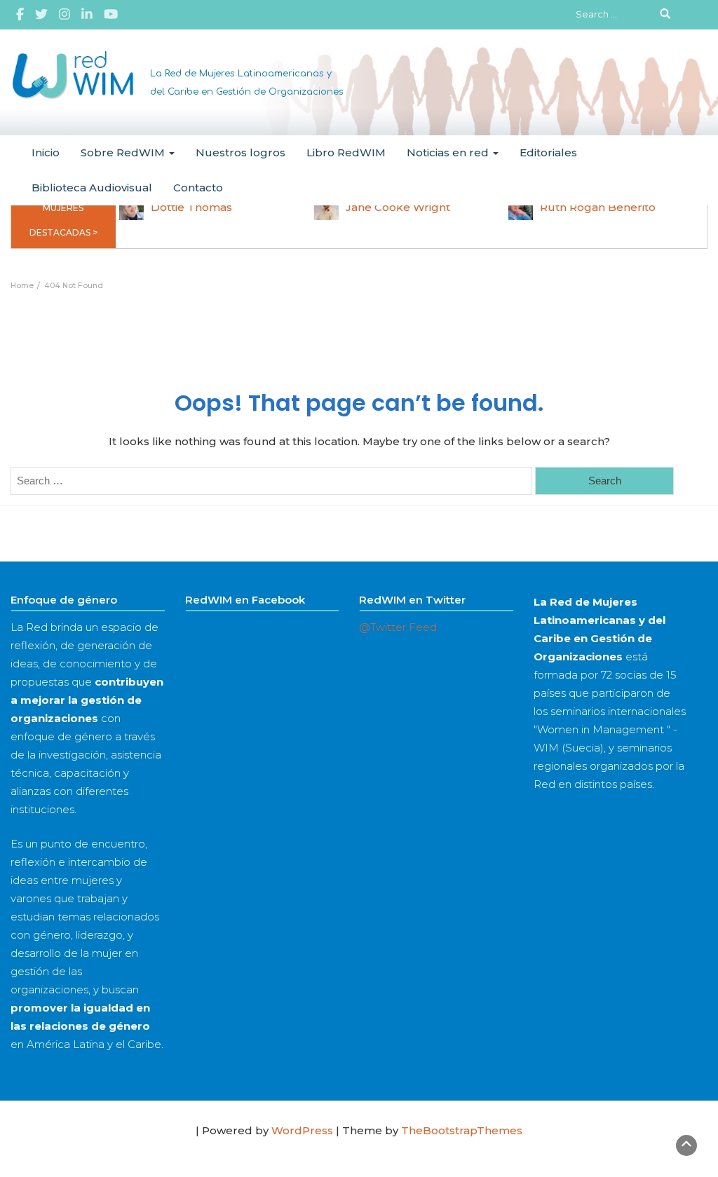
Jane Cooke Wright (398, 207)
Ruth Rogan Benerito (598, 207)
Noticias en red (449, 152)
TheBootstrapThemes (461, 1130)
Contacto (198, 187)
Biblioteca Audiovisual (92, 187)
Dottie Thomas (191, 207)
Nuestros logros (240, 152)
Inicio (46, 152)
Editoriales (548, 152)
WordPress (302, 1130)
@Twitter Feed (398, 627)
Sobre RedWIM (124, 152)
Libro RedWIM (346, 152)
